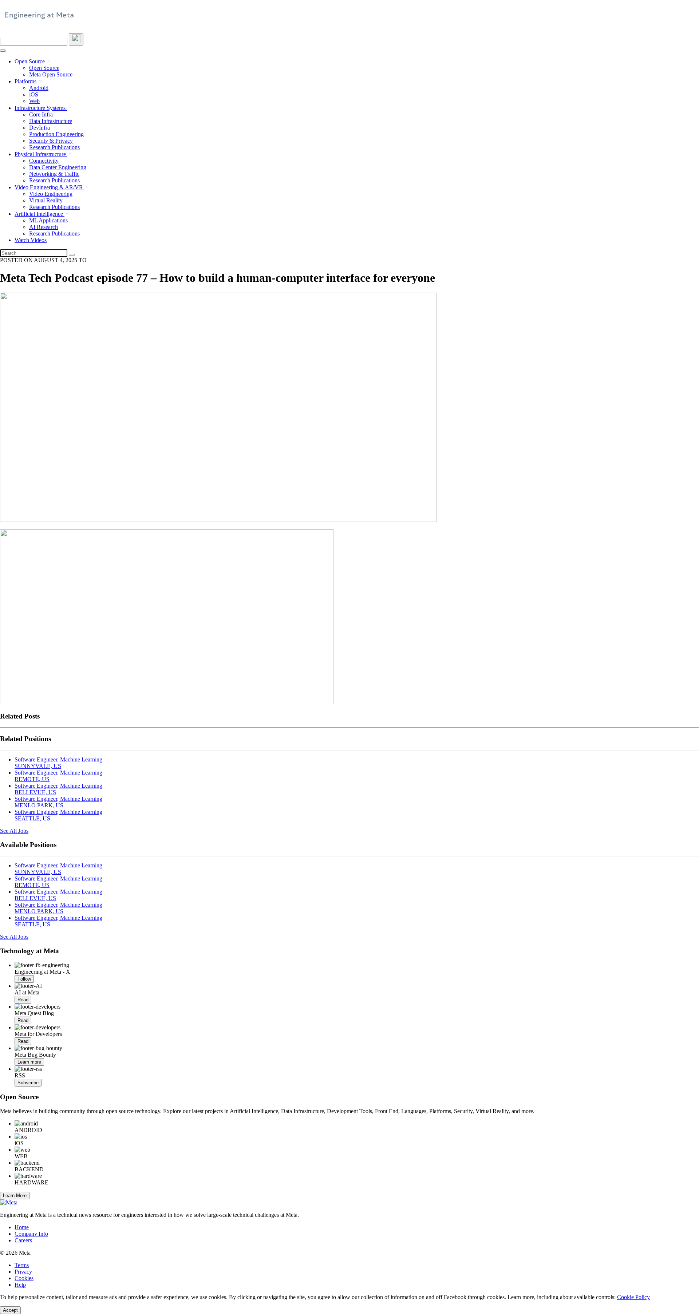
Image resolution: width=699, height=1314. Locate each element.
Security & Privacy (51, 141)
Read (22, 999)
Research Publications (54, 147)
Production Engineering (56, 134)
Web (34, 101)
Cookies (24, 1278)
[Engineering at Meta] (39, 18)
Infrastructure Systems (41, 108)
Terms (22, 1265)
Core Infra (41, 114)
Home (22, 1227)
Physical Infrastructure (41, 154)
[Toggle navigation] (76, 39)
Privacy (23, 1272)
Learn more (29, 1062)
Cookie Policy (633, 1297)
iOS (33, 94)
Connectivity (44, 161)
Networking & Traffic (54, 174)
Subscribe (28, 1082)
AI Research (43, 227)
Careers (23, 1240)
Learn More (15, 1195)
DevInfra (39, 127)
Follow (24, 979)
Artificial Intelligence (39, 214)
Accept (10, 1310)
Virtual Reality (46, 200)
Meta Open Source (50, 74)
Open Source (30, 61)
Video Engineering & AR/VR (49, 187)
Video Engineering (50, 194)
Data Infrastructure (50, 121)
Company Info (31, 1234)
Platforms (26, 81)
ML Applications (48, 220)
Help (20, 1285)
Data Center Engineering (57, 167)
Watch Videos (31, 240)
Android (38, 88)
